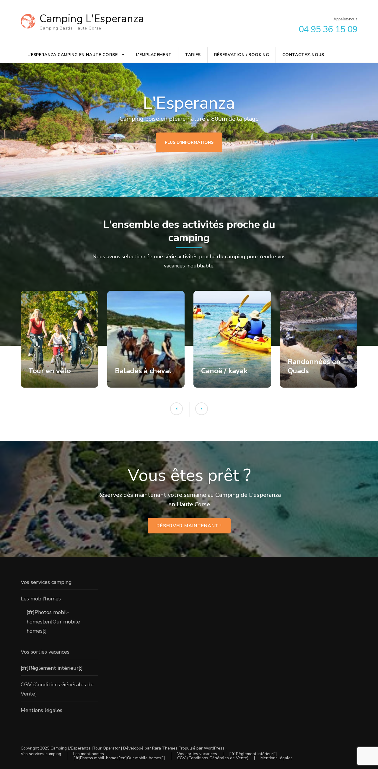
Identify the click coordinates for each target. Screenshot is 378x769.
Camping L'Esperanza (92, 19)
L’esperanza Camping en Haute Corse (72, 55)
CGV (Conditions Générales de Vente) (212, 758)
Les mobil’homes (41, 598)
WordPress (214, 748)
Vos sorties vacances (45, 651)
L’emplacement (154, 55)
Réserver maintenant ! (189, 526)
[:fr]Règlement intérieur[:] (52, 668)
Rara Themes (164, 748)
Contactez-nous (303, 55)
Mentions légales (41, 710)
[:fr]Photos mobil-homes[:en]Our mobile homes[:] (53, 621)
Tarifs (193, 55)
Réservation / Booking (241, 55)
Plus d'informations (189, 142)
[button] (176, 408)
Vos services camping (46, 582)
